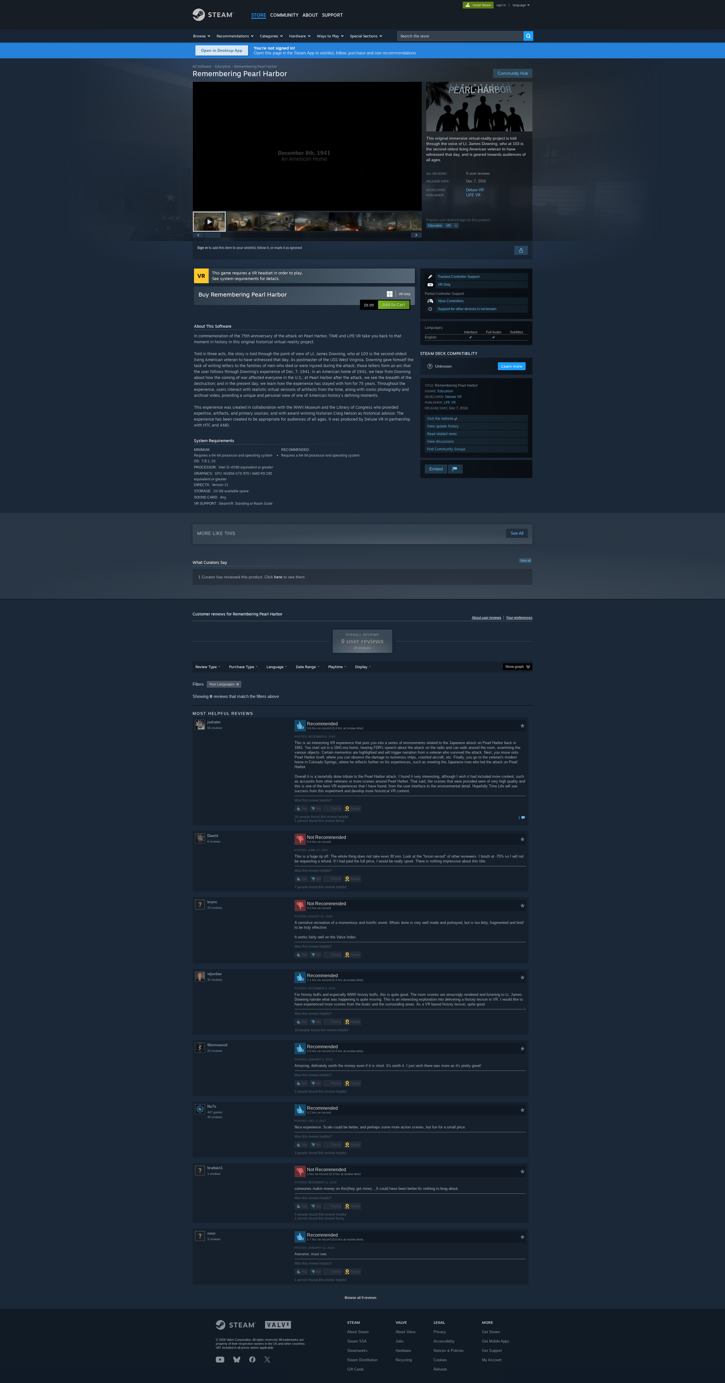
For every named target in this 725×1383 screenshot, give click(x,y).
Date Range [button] (306, 666)
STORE (258, 15)
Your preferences (519, 618)
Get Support (492, 1350)
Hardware (403, 1350)
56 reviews (214, 728)
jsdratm (214, 722)
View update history (443, 426)
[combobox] (460, 36)
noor (211, 1233)
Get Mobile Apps (495, 1341)
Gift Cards (355, 1369)
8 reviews (214, 841)
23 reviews (214, 907)
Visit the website (441, 418)
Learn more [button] (511, 366)
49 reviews (214, 1117)
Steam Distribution (362, 1360)
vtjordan (214, 974)
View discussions (440, 441)
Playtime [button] (335, 666)
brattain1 (215, 1168)
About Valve (405, 1332)
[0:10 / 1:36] (307, 146)
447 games (215, 1112)
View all (525, 560)
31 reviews (214, 979)
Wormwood (217, 1045)
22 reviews (214, 1050)
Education (223, 66)
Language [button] (274, 666)
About (310, 15)
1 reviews (214, 1173)
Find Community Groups (446, 449)
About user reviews (486, 618)
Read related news (442, 434)
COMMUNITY (284, 15)
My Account (492, 1360)
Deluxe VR (475, 190)
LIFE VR (473, 195)
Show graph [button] (514, 667)
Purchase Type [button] (241, 666)
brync (212, 902)
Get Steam (491, 1332)
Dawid (212, 836)
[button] (202, 35)
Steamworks (357, 1350)
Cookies (440, 1360)
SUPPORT (332, 15)
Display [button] (361, 666)
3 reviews (214, 1239)
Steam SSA (357, 1341)
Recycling (404, 1360)
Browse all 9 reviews (360, 1298)
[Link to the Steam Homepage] (213, 19)
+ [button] (456, 225)
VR (448, 225)
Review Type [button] (206, 666)
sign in (501, 5)
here (278, 577)
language (519, 5)
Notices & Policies (449, 1350)
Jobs (400, 1341)
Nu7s (211, 1106)
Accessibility (444, 1341)
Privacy (440, 1332)
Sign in (202, 248)
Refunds (440, 1369)
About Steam (358, 1332)
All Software (202, 66)
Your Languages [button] (221, 684)
